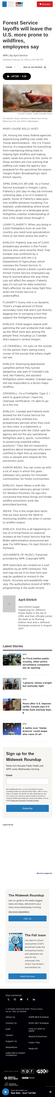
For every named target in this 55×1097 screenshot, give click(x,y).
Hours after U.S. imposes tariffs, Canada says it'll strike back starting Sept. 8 (37, 708)
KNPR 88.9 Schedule (39, 1017)
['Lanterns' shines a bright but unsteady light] (12, 684)
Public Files (34, 1043)
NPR (25, 654)
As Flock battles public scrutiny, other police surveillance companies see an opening (36, 663)
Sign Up (27, 918)
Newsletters (11, 1047)
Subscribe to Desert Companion (15, 1054)
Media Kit (33, 1049)
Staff (8, 1029)
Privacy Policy (37, 1009)
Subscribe (27, 808)
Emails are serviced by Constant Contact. (25, 800)
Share (9, 67)
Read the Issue (27, 976)
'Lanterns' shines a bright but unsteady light (37, 684)
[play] (6, 1091)
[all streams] (51, 1091)
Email (9, 775)
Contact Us (11, 1023)
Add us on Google (32, 67)
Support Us (11, 1041)
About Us (10, 1017)
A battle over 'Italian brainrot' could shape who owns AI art (35, 731)
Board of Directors (38, 1037)
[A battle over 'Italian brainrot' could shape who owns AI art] (12, 729)
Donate (46, 4)
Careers (9, 1035)
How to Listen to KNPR (37, 1030)
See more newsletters (18, 911)
